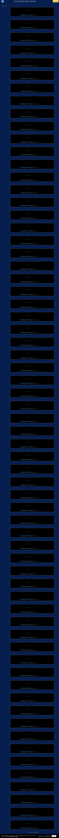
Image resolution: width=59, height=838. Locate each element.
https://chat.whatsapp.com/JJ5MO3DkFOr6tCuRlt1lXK (24, 429)
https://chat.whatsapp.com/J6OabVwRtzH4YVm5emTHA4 (25, 264)
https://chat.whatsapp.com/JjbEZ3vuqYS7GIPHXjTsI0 (24, 455)
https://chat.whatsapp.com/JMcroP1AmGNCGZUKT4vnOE (25, 709)
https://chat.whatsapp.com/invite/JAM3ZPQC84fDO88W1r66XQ (27, 150)
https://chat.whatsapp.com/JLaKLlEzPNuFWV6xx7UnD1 (25, 607)
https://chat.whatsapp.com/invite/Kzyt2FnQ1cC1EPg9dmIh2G (26, 302)
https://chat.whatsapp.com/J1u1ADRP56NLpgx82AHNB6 (25, 61)
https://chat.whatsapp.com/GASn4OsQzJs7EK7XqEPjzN (25, 366)
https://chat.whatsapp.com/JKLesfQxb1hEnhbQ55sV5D (25, 544)
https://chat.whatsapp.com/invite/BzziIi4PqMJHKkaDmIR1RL (26, 48)
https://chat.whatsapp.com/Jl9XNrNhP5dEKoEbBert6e (24, 594)
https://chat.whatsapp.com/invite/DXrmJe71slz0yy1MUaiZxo (26, 74)
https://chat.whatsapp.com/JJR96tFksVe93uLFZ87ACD (25, 467)
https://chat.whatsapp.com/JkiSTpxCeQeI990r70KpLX (24, 531)
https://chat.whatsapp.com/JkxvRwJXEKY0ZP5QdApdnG (25, 569)
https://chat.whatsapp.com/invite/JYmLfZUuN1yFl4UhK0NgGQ (26, 137)
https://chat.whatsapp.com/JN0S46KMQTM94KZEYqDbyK (25, 798)
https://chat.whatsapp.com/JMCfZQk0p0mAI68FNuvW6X (25, 683)
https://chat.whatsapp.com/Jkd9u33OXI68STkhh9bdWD (25, 506)
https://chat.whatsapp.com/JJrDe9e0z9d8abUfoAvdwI (24, 480)
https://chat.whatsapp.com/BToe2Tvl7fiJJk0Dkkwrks (24, 125)
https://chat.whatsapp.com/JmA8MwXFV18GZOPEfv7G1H (25, 671)
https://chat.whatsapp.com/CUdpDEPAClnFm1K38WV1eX (25, 353)
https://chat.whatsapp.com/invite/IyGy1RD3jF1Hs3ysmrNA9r (26, 213)
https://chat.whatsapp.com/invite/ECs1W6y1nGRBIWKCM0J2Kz (26, 328)
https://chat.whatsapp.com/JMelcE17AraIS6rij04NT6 (24, 722)
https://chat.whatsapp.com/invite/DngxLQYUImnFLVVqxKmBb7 (27, 290)
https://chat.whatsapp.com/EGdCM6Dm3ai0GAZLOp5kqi (25, 379)
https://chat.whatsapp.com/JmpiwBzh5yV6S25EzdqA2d (25, 747)
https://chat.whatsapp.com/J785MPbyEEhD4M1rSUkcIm (25, 226)
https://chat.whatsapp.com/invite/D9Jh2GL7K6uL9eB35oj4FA (26, 163)
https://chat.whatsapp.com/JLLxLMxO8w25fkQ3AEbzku (25, 633)
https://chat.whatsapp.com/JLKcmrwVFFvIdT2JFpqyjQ (24, 620)
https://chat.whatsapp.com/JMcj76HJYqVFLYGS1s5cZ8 (25, 696)
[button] (56, 1)
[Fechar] (57, 836)
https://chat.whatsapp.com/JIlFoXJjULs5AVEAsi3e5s (24, 404)
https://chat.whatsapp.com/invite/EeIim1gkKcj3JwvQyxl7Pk (25, 277)
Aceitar (54, 836)
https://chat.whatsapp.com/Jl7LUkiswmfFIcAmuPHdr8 (24, 582)
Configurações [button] (40, 836)
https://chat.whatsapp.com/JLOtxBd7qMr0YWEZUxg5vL (25, 645)
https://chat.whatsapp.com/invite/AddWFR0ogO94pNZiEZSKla (26, 239)
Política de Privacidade (14, 836)
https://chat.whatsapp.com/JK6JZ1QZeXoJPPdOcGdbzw (25, 493)
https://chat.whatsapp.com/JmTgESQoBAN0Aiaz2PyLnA (25, 785)
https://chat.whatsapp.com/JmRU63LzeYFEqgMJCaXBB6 (25, 760)
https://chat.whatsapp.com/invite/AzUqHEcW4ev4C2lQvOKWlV (27, 188)
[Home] (2, 1)
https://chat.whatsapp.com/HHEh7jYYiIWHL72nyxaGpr (24, 99)
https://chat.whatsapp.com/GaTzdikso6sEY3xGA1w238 (24, 86)
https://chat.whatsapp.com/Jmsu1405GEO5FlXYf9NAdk (25, 772)
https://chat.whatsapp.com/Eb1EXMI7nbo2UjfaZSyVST (24, 23)
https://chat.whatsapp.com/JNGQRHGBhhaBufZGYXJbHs (25, 823)
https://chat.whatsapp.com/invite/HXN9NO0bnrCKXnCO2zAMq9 (27, 201)
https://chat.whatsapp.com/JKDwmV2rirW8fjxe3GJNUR (25, 518)
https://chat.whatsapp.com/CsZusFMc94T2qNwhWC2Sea (25, 112)
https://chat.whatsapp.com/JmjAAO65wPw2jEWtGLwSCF (25, 734)
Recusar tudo (47, 836)
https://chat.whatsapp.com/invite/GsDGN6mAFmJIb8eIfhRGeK (26, 252)
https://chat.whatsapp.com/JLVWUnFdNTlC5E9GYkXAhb (25, 658)
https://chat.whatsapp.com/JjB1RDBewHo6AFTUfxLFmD (25, 442)
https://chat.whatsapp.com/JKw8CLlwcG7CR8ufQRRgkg (25, 556)
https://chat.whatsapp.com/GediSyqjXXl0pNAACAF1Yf (24, 340)
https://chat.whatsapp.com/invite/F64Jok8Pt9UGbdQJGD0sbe (26, 175)
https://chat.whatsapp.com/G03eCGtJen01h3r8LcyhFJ (24, 315)
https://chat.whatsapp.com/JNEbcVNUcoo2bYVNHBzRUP (25, 810)
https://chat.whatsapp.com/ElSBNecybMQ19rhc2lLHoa (24, 36)
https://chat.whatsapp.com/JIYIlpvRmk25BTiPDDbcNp (24, 417)
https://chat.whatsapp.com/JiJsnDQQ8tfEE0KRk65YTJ (24, 391)
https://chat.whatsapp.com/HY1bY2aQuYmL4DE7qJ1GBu (25, 10)
